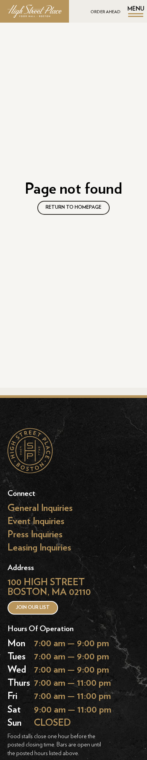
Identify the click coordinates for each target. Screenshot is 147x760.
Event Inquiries (36, 521)
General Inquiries (40, 507)
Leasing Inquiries (39, 547)
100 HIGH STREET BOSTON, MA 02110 (49, 587)
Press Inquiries (35, 534)
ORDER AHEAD (105, 12)
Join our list (33, 607)
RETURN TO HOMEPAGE (73, 207)
